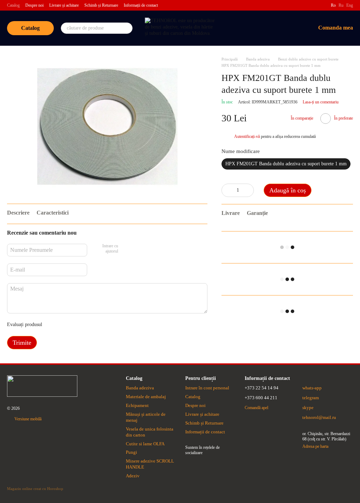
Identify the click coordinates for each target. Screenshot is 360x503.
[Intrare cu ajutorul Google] (137, 249)
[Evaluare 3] (76, 324)
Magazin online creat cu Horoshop (35, 488)
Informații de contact (141, 5)
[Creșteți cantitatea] (248, 190)
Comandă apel (256, 407)
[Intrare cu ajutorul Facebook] (126, 249)
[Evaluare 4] (87, 324)
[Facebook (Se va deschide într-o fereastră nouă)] (321, 5)
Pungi (131, 452)
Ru (341, 5)
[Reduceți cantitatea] (227, 190)
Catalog (13, 5)
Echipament (137, 405)
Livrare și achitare (64, 5)
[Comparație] (255, 28)
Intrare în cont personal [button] (207, 387)
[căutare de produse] (127, 28)
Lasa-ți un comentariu (321, 102)
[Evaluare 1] (53, 324)
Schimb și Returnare (101, 5)
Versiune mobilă (27, 418)
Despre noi (34, 5)
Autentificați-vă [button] (247, 136)
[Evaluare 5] (98, 324)
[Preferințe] (273, 28)
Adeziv (133, 475)
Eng (349, 5)
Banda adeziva (140, 387)
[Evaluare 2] (65, 324)
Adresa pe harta (315, 446)
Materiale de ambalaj (146, 396)
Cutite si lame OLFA (145, 443)
